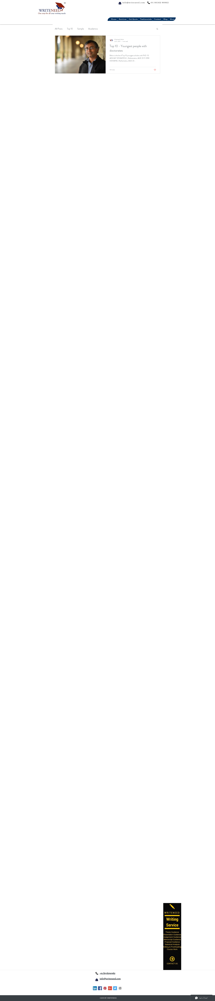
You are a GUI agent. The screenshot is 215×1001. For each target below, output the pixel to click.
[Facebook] (100, 988)
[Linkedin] (95, 988)
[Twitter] (115, 988)
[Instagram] (120, 988)
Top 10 (70, 28)
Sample (80, 28)
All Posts (58, 28)
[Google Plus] (110, 988)
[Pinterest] (105, 988)
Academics (93, 28)
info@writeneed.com (133, 3)
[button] (157, 29)
